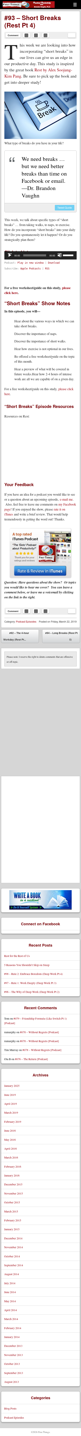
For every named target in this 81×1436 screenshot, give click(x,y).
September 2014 (13, 1265)
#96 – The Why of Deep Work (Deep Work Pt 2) (32, 992)
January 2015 (12, 1229)
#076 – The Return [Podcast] (31, 1059)
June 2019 (10, 1095)
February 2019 (12, 1122)
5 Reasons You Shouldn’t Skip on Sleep (26, 965)
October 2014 (12, 1256)
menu (75, 4)
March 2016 (11, 1157)
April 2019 (10, 1104)
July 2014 (9, 1283)
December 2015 (13, 1184)
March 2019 (11, 1112)
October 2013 (12, 1364)
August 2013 (11, 1382)
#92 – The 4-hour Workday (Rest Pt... (16, 636)
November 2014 (13, 1247)
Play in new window (30, 262)
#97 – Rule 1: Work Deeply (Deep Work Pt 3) (30, 983)
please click (66, 389)
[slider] (69, 255)
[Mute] (60, 255)
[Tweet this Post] (36, 35)
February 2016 (12, 1166)
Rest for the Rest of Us (17, 956)
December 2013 (13, 1346)
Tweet (64, 207)
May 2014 (10, 1301)
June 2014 (10, 1292)
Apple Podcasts (30, 268)
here (7, 394)
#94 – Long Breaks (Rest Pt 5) (61, 637)
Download (54, 262)
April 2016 (10, 1148)
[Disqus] (40, 720)
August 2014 (11, 1274)
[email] (71, 35)
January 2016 (12, 1175)
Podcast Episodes (26, 621)
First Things (17, 7)
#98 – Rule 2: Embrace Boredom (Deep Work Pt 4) (33, 974)
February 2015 (12, 1220)
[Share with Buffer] (45, 35)
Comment (13, 35)
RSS (47, 268)
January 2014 (12, 1337)
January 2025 (12, 1086)
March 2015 (11, 1211)
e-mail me (66, 499)
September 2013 (13, 1373)
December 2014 (13, 1238)
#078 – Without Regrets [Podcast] (39, 1032)
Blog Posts (10, 1408)
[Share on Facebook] (26, 35)
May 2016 (10, 1140)
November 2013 (13, 1355)
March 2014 (11, 1319)
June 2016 (10, 1130)
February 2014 (12, 1328)
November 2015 (13, 1193)
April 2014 (10, 1310)
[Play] (10, 255)
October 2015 (12, 1202)
